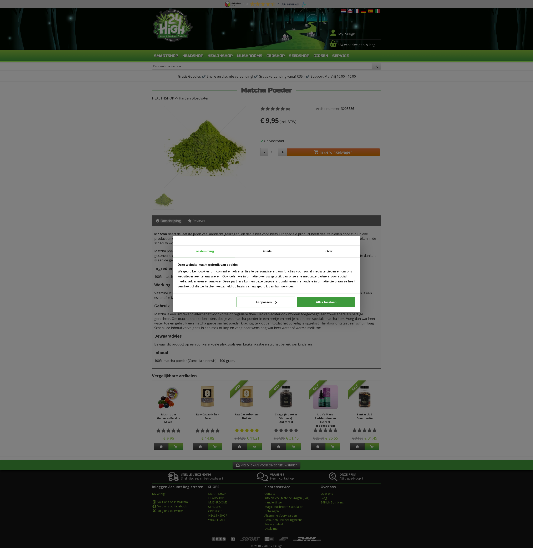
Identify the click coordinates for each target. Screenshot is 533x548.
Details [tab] (267, 251)
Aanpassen (263, 302)
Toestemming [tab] (204, 251)
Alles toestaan (326, 302)
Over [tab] (329, 251)
